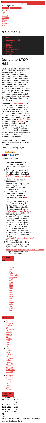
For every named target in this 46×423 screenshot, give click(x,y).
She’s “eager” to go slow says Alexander (10, 325)
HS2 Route (10, 42)
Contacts (9, 47)
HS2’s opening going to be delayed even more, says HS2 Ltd (9, 338)
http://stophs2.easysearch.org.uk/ (18, 211)
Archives (9, 52)
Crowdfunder (18, 104)
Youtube (18, 8)
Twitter (12, 8)
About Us (9, 54)
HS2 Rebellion (24, 119)
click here (20, 121)
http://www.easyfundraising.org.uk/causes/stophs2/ (25, 250)
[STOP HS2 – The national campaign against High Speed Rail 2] (5, 25)
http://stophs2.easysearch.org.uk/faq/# (20, 238)
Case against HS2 (13, 40)
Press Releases (12, 49)
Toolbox (9, 44)
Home (8, 37)
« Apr (4, 416)
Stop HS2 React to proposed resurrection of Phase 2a (10, 369)
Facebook (5, 8)
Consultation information (14, 276)
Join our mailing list (12, 307)
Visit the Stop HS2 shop (11, 283)
